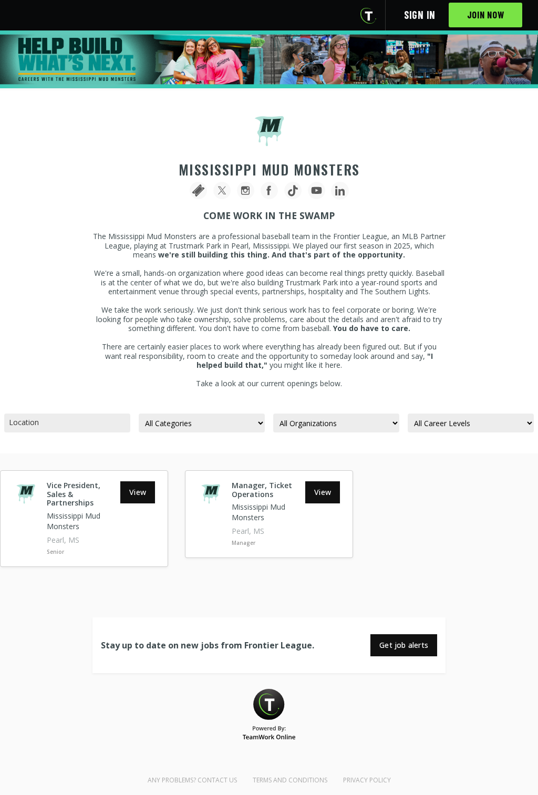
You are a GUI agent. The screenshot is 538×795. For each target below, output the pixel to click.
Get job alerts (403, 645)
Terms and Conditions (290, 780)
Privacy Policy (367, 780)
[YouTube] (316, 191)
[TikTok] (293, 191)
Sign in (420, 14)
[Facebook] (269, 191)
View (137, 492)
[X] (222, 191)
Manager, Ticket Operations (262, 489)
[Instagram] (245, 191)
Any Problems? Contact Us (192, 780)
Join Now (485, 14)
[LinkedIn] (340, 191)
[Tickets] (198, 191)
